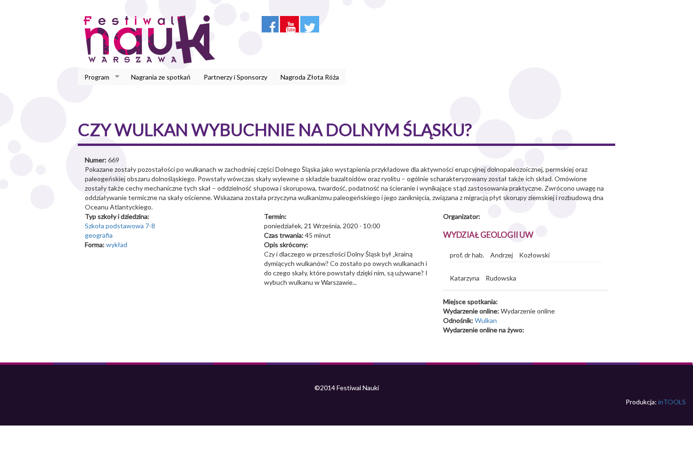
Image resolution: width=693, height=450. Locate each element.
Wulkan (486, 320)
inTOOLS (672, 402)
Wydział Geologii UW (488, 235)
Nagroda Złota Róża (309, 77)
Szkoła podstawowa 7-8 (120, 226)
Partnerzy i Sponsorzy (235, 77)
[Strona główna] (152, 39)
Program (93, 77)
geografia (99, 235)
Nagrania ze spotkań (160, 77)
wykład (116, 245)
